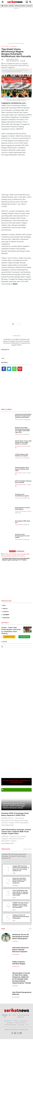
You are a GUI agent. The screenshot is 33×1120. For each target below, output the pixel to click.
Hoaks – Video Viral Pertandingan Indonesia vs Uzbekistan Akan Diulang (11, 630)
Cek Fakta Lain (24, 637)
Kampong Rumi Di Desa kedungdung (22, 508)
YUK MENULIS (9, 1022)
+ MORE (30, 928)
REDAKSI (16, 1020)
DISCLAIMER (21, 1024)
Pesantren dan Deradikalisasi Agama (22, 495)
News (6, 5)
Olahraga (15, 885)
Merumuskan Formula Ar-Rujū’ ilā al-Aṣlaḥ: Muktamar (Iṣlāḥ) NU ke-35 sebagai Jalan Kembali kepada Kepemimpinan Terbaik (21, 978)
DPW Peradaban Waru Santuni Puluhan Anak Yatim (22, 469)
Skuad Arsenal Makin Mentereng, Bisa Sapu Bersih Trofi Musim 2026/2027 (19, 881)
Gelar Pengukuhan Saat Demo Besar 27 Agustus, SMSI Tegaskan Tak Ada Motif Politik (20, 893)
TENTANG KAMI (8, 1020)
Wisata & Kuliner (20, 5)
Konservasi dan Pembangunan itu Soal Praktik (22, 536)
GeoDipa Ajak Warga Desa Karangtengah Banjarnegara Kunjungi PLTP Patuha (16, 559)
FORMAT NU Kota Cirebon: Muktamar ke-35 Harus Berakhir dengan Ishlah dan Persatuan (21, 905)
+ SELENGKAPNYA (27, 849)
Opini (14, 920)
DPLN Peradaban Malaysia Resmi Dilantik (23, 481)
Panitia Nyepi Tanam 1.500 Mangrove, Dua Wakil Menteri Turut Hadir (23, 442)
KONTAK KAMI (23, 1020)
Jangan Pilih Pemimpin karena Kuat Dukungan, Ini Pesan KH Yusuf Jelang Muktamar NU (21, 868)
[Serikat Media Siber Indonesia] (20, 1016)
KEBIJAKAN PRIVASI (20, 1022)
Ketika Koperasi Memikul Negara (18, 963)
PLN (3, 605)
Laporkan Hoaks (9, 637)
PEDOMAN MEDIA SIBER (10, 1024)
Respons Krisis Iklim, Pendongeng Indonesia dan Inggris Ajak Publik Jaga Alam (22, 430)
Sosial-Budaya (19, 419)
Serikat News (14, 59)
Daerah (11, 5)
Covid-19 (4, 611)
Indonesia (5, 617)
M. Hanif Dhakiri (15, 954)
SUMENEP (5, 614)
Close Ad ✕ (16, 8)
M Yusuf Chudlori (16, 997)
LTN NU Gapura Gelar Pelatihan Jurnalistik (21, 455)
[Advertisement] (16, 26)
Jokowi (4, 608)
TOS (27, 1024)
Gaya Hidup (29, 5)
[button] (2, 562)
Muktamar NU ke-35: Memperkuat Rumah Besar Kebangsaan (21, 916)
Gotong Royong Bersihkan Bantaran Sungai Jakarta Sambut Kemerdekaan (23, 416)
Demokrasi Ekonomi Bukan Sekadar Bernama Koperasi (20, 949)
